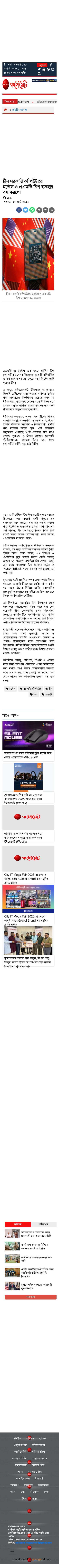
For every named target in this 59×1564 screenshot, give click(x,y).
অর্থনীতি (17, 1438)
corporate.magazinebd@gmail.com (33, 1542)
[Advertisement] (29, 30)
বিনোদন (34, 1492)
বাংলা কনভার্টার (18, 72)
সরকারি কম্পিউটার (32, 688)
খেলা (46, 1492)
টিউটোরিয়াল (38, 1445)
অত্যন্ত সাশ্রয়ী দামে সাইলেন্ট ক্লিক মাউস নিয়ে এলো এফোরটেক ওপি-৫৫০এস (28, 755)
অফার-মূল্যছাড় (40, 1458)
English (42, 65)
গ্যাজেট (42, 1438)
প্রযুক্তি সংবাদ (19, 110)
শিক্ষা (24, 1498)
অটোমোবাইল (38, 1452)
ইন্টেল (12, 688)
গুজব (12, 1492)
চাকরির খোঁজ (38, 1465)
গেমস (20, 1472)
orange (41, 1559)
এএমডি (48, 694)
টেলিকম (30, 1438)
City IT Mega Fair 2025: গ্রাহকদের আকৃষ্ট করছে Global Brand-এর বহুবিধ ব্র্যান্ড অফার (26, 879)
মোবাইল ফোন (23, 1478)
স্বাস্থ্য (34, 1498)
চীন (50, 688)
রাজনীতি (28, 1485)
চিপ (35, 694)
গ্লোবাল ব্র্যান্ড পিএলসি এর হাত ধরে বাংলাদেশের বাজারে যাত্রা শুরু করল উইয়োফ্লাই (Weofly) (23, 799)
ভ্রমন (23, 1492)
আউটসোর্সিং (20, 1452)
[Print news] (52, 210)
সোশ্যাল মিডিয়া (19, 1458)
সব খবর (31, 1297)
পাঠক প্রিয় (44, 1224)
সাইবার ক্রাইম (35, 1472)
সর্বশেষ (17, 1224)
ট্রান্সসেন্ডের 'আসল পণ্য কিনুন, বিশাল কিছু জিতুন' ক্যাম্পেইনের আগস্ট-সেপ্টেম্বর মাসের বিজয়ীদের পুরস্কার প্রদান (27, 962)
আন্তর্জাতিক (43, 1485)
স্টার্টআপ (14, 1485)
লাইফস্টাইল (21, 1465)
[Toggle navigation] (12, 1551)
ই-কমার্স (39, 1478)
